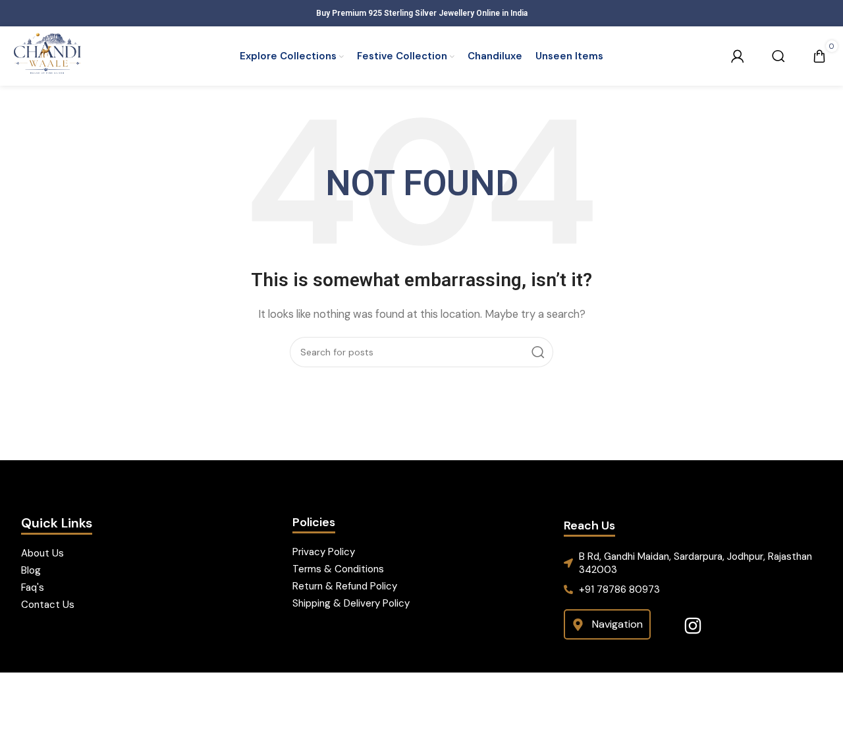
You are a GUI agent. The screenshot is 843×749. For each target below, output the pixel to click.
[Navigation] (578, 624)
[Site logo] (47, 55)
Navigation (617, 624)
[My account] (737, 56)
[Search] (778, 56)
